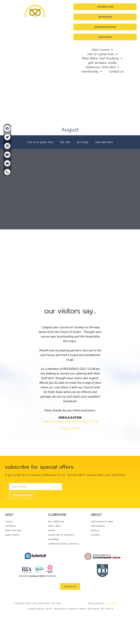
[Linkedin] (7, 146)
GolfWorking (111, 603)
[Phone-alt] (7, 172)
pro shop (82, 142)
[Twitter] (7, 137)
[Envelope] (7, 163)
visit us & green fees (40, 142)
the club (65, 142)
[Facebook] (7, 128)
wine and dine (104, 142)
